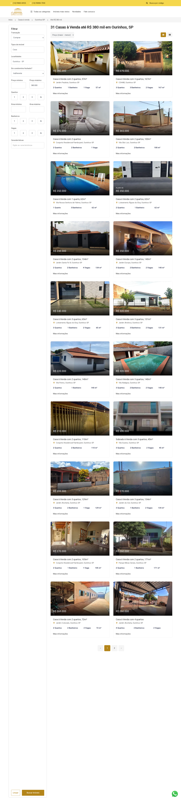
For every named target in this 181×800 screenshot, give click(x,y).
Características (17, 140)
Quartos (14, 92)
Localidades (16, 56)
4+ (41, 97)
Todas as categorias (42, 12)
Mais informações (60, 93)
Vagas (13, 128)
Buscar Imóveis (33, 793)
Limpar (15, 793)
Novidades (76, 12)
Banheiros (15, 116)
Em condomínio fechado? (21, 68)
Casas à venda (23, 20)
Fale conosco (89, 12)
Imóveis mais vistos (61, 12)
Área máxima (35, 104)
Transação (15, 33)
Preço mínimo (17, 80)
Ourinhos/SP (40, 20)
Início (11, 20)
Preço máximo (35, 80)
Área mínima (16, 104)
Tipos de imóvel (17, 45)
